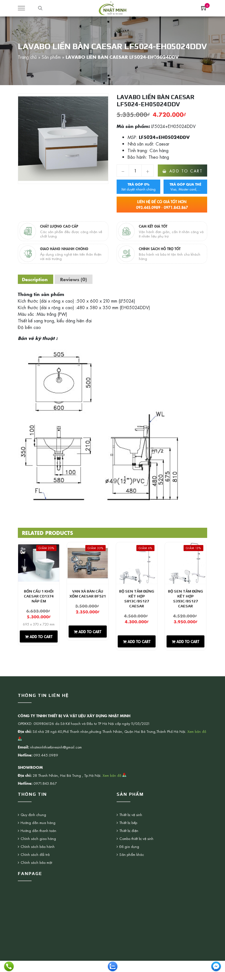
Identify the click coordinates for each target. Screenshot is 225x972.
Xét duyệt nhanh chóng (138, 187)
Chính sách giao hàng (38, 838)
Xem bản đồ (112, 775)
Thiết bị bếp (128, 822)
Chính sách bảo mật (36, 862)
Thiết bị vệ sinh (130, 814)
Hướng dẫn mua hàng (38, 822)
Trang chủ (27, 57)
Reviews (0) (73, 279)
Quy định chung (33, 814)
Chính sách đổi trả (35, 854)
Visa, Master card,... (185, 187)
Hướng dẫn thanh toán (38, 830)
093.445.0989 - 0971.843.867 (162, 204)
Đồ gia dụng (129, 846)
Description (35, 279)
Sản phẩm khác (131, 854)
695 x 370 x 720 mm (39, 624)
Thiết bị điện (128, 830)
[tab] (34, 279)
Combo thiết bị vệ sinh (136, 838)
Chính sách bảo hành (38, 846)
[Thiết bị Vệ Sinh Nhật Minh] (112, 7)
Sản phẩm (51, 57)
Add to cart (186, 171)
